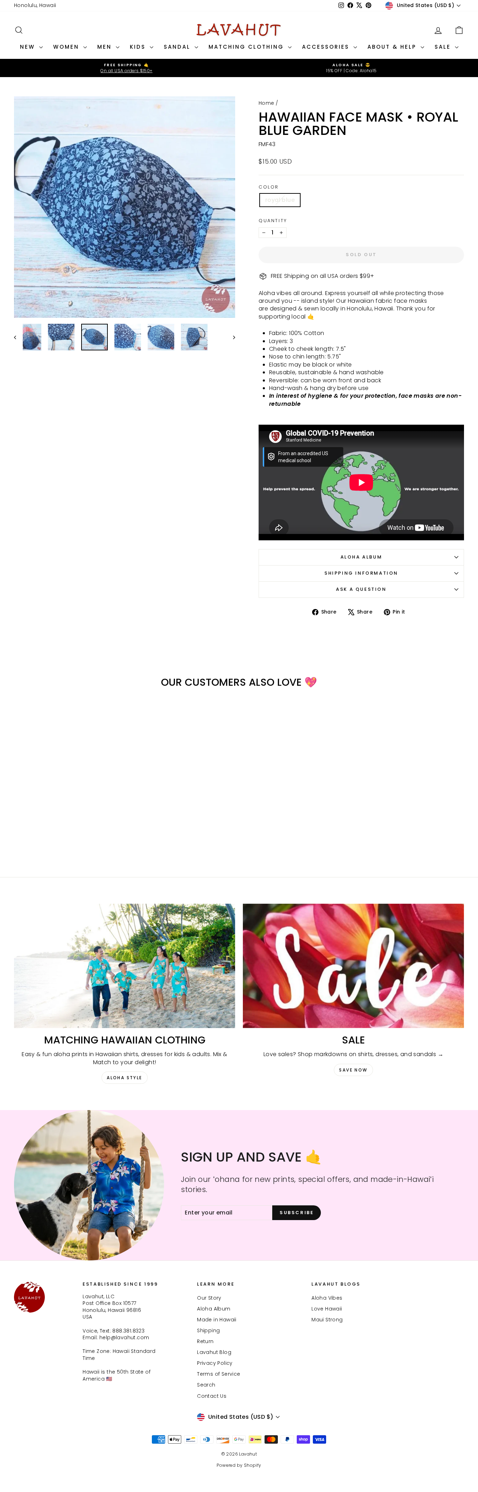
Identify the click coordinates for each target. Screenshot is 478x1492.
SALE (444, 46)
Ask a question (361, 589)
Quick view (67, 804)
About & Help (393, 46)
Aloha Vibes (326, 1297)
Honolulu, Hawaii (35, 5)
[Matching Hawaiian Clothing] (124, 966)
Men (105, 46)
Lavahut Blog (214, 1352)
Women (67, 46)
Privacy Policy (215, 1363)
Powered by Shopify (239, 1465)
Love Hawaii (326, 1308)
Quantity (273, 221)
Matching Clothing (247, 46)
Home (266, 103)
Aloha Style (124, 1078)
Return (205, 1341)
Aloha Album (361, 557)
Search (206, 1384)
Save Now (353, 1070)
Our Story (209, 1297)
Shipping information (361, 573)
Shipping (208, 1330)
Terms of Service (218, 1373)
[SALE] (353, 966)
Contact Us (211, 1395)
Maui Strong (327, 1319)
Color (269, 187)
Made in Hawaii (217, 1319)
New (28, 46)
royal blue (280, 200)
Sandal (178, 46)
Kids (139, 46)
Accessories (327, 46)
